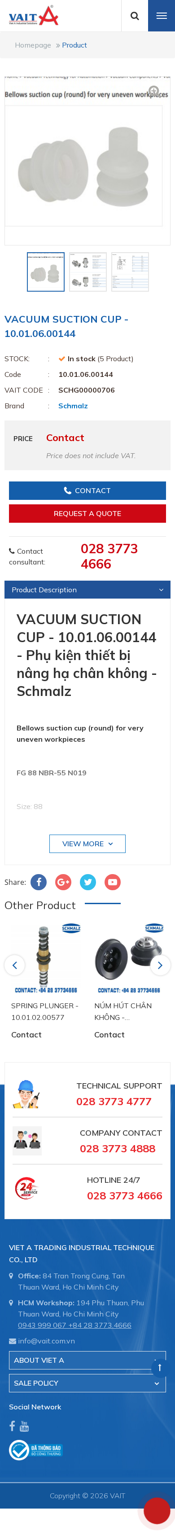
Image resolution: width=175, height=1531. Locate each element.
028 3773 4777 (114, 1101)
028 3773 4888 (117, 1148)
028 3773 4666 (109, 556)
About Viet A (39, 1360)
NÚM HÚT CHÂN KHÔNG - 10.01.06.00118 (123, 1012)
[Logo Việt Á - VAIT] (29, 14)
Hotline (104, 1180)
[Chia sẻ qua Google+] (63, 882)
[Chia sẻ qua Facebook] (39, 882)
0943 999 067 (42, 1325)
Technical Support (119, 1085)
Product (74, 44)
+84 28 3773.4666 (99, 1325)
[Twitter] (88, 882)
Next (161, 964)
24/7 (130, 1180)
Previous (16, 964)
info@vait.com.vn (46, 1340)
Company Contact (121, 1133)
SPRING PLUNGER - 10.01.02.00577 (45, 1011)
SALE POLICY (36, 1382)
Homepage (33, 44)
